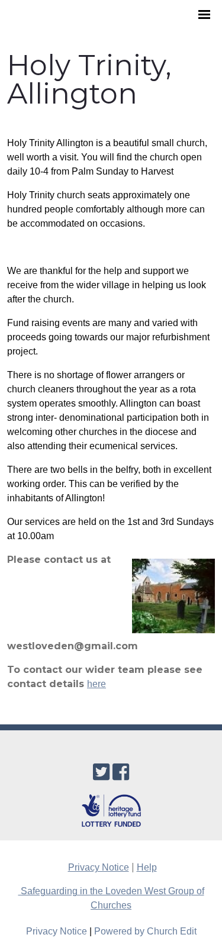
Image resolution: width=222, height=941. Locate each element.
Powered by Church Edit (145, 931)
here (96, 684)
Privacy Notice (98, 867)
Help (147, 867)
